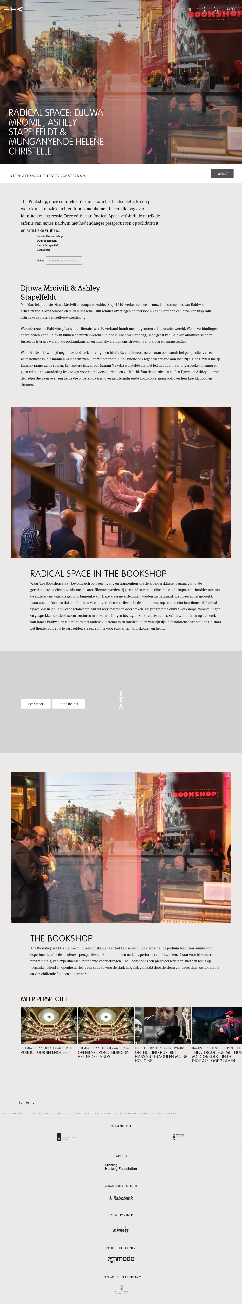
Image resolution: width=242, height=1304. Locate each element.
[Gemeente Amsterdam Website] (179, 1137)
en (183, 9)
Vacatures (73, 1113)
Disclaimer (103, 1113)
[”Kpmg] (121, 1228)
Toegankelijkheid (164, 1113)
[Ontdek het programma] (205, 9)
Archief (222, 173)
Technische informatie (131, 1113)
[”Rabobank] (121, 1197)
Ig (27, 1102)
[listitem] (49, 1031)
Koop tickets (69, 704)
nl (189, 9)
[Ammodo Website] (121, 1259)
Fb (20, 1102)
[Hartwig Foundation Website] (121, 1167)
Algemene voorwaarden (44, 1113)
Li (34, 1102)
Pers (88, 1113)
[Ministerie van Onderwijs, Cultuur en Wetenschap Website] (67, 1137)
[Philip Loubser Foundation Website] (121, 1288)
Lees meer (35, 704)
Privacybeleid (12, 1113)
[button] (49, 1031)
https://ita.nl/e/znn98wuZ (64, 260)
